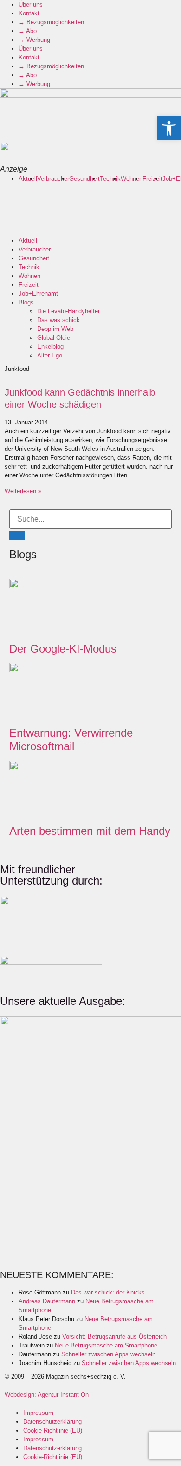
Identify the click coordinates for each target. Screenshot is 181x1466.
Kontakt (29, 13)
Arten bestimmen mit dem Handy (89, 831)
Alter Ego (49, 355)
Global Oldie (53, 337)
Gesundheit (84, 178)
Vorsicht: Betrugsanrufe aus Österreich (114, 1336)
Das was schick (58, 320)
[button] (169, 128)
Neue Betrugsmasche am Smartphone (106, 1345)
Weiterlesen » (23, 491)
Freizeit (152, 178)
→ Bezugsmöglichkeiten (51, 22)
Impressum (38, 1412)
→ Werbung (34, 39)
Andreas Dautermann (47, 1301)
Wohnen (131, 178)
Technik (110, 178)
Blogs (26, 302)
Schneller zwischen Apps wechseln (108, 1354)
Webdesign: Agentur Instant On (47, 1394)
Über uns (31, 4)
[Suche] (17, 535)
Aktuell (28, 178)
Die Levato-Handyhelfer (68, 311)
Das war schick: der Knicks (108, 1292)
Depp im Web (55, 328)
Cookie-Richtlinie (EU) (52, 1430)
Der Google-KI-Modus (62, 648)
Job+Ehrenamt (38, 293)
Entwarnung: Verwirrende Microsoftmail (71, 739)
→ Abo (28, 30)
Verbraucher (53, 178)
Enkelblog (50, 346)
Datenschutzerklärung (52, 1421)
